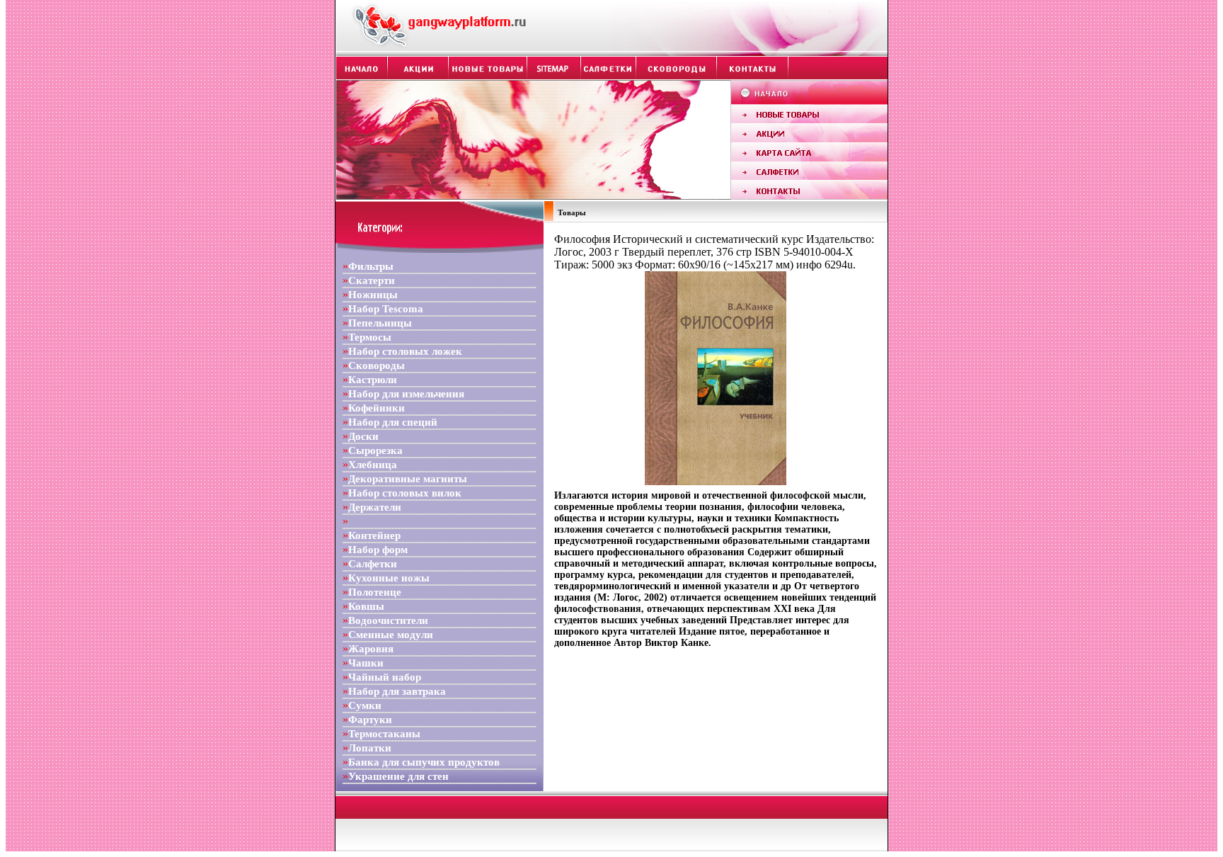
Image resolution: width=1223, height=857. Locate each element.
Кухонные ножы (389, 578)
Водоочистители (388, 620)
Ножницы (373, 294)
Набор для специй (392, 422)
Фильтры (371, 266)
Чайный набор (384, 677)
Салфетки (372, 563)
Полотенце (374, 592)
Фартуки (370, 719)
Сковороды (376, 365)
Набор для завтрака (397, 691)
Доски (363, 436)
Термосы (369, 337)
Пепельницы (380, 323)
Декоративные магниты (407, 478)
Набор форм (378, 549)
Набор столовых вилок (404, 493)
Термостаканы (384, 733)
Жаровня (371, 648)
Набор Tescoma (385, 308)
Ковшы (366, 606)
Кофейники (376, 408)
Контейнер (374, 535)
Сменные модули (390, 634)
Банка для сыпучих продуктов (424, 762)
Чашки (366, 663)
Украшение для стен (398, 776)
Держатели (374, 507)
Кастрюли (372, 379)
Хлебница (372, 464)
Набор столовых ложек (405, 351)
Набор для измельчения (406, 393)
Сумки (364, 705)
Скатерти (371, 280)
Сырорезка (375, 450)
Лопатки (369, 748)
